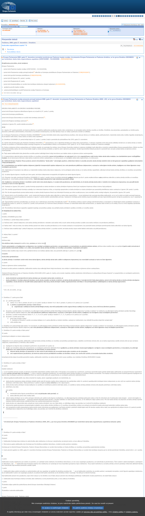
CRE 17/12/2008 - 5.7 (79, 31)
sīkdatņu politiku (118, 512)
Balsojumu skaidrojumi (80, 33)
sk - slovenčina (136, 16)
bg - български (93, 16)
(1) (2, 93)
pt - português (132, 16)
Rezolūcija (10, 49)
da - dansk (99, 16)
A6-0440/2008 (6, 30)
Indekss (6, 20)
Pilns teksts (34, 20)
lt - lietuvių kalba (121, 16)
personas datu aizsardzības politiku (95, 512)
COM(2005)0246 (35, 75)
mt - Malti (125, 16)
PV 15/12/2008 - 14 (42, 30)
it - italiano (116, 16)
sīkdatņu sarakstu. (132, 512)
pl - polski (129, 16)
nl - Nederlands (127, 16)
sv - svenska (142, 16)
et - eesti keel (104, 16)
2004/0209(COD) (13, 24)
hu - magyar (123, 16)
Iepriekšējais (15, 20)
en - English (108, 16)
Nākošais (22, 20)
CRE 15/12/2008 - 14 (43, 31)
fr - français (110, 16)
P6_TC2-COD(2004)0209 (10, 104)
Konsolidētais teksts (14, 52)
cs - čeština (97, 16)
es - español (95, 16)
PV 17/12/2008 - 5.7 (79, 30)
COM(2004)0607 (84, 72)
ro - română (134, 16)
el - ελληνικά (106, 16)
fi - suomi (140, 16)
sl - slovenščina (138, 16)
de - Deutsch (101, 16)
